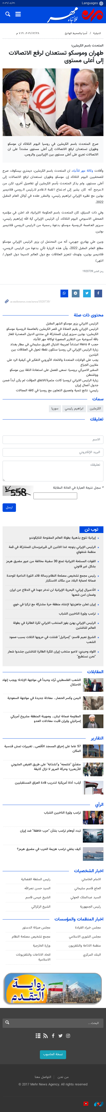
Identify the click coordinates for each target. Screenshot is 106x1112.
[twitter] (60, 1036)
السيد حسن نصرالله (37, 888)
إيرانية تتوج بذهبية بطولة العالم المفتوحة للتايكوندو (62, 538)
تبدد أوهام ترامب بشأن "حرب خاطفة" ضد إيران (50, 830)
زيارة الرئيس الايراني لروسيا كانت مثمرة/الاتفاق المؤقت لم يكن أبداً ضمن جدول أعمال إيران (50, 383)
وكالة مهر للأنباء (83, 170)
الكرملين (95, 408)
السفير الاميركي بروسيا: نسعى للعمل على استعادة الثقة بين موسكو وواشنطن (54, 373)
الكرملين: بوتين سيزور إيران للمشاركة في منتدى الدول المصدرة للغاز (53, 334)
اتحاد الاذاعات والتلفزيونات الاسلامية (33, 957)
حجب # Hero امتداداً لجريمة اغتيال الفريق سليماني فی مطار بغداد (54, 344)
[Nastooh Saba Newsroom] (96, 1104)
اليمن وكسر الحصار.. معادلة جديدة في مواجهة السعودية (44, 698)
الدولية (97, 33)
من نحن (63, 1077)
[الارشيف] (38, 1036)
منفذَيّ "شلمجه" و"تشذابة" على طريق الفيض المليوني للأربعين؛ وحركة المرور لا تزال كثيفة (46, 767)
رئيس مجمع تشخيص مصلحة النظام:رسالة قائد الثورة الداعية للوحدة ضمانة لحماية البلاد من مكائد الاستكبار (51, 578)
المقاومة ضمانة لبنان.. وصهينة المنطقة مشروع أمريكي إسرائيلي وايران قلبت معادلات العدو (46, 719)
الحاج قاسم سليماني (87, 888)
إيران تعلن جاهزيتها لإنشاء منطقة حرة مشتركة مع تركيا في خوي (54, 604)
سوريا (54, 408)
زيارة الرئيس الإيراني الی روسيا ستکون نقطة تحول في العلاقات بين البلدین (54, 352)
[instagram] (68, 1036)
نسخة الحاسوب (53, 1054)
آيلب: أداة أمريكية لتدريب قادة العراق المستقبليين (48, 782)
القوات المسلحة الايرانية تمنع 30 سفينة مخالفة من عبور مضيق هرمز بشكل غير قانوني (51, 564)
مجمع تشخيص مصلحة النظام (31, 936)
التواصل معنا (43, 1077)
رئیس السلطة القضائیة (35, 879)
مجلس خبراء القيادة (88, 927)
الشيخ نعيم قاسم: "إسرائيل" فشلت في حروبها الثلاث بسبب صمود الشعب (52, 640)
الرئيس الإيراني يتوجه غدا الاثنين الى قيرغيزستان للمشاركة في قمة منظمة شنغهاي (52, 550)
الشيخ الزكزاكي (40, 906)
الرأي (99, 804)
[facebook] (53, 1036)
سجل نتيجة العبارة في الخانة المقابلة (78, 488)
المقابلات (95, 672)
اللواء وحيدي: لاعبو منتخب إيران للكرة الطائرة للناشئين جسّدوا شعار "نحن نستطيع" (52, 654)
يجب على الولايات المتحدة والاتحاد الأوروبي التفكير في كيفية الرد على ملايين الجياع (52, 363)
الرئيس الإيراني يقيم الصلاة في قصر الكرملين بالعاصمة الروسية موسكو (52, 329)
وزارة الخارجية (41, 945)
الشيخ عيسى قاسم (37, 897)
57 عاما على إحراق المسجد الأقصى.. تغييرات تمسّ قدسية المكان (42, 749)
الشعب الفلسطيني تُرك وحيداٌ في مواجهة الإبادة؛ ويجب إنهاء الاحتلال (42, 682)
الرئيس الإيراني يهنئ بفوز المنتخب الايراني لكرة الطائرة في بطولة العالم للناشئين (54, 626)
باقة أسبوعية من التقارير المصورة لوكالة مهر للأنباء (65, 339)
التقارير (97, 738)
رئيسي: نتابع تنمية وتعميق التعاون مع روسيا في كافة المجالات (57, 390)
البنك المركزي (92, 954)
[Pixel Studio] (83, 1104)
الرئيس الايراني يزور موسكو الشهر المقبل (72, 323)
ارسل (9, 507)
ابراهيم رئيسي (74, 408)
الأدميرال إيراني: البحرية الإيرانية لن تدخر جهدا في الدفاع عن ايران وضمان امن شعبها (53, 592)
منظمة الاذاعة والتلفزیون (85, 945)
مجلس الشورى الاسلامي (85, 936)
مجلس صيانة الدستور (36, 927)
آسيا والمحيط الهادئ (76, 33)
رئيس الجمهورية (90, 906)
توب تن (91, 529)
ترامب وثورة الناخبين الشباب (77, 613)
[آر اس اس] (45, 1036)
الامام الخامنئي (91, 879)
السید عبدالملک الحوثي (85, 897)
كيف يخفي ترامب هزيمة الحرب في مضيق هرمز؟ (49, 849)
